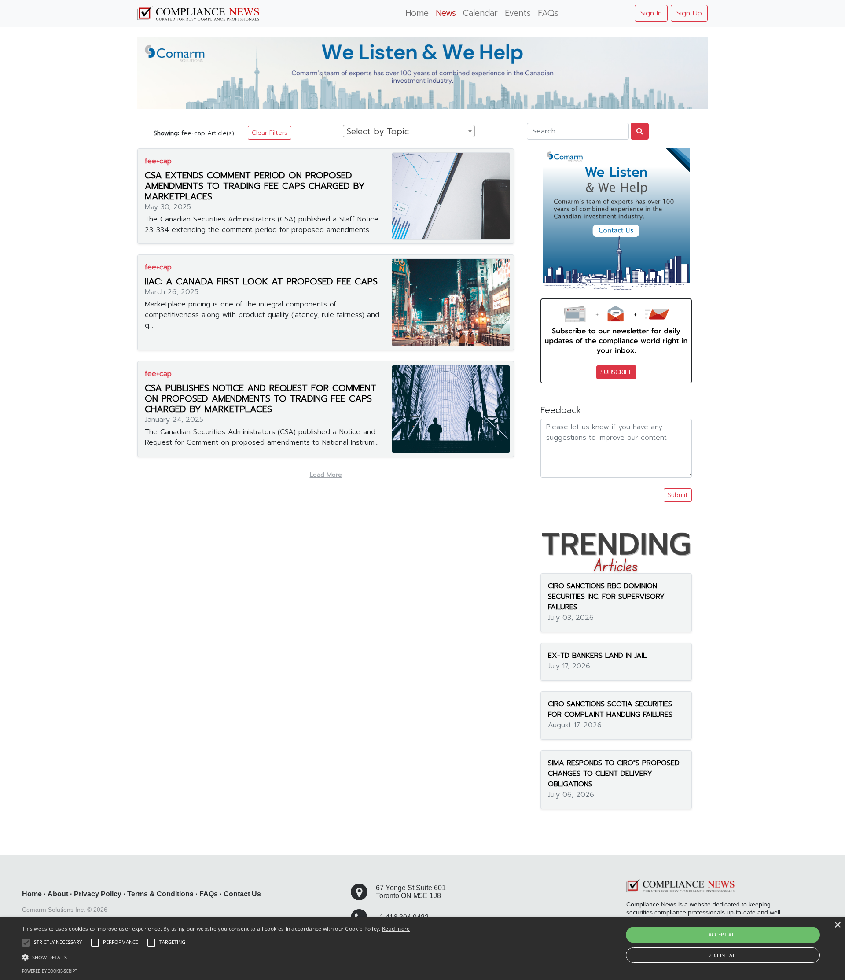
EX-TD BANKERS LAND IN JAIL (597, 655)
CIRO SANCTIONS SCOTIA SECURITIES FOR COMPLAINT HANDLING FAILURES (610, 709)
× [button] (837, 925)
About (58, 894)
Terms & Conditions (160, 894)
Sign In (651, 13)
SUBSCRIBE (616, 372)
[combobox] (409, 131)
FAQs (548, 13)
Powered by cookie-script (49, 971)
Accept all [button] (723, 934)
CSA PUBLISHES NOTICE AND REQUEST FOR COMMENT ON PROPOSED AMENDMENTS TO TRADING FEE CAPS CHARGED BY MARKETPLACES (260, 398)
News (446, 13)
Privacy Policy (97, 894)
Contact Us (242, 894)
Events (518, 13)
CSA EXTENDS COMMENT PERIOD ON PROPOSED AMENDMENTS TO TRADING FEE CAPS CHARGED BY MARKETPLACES (255, 186)
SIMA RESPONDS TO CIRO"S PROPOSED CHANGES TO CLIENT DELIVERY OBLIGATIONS (614, 773)
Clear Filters (269, 132)
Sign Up (689, 13)
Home (417, 13)
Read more (396, 928)
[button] (216, 957)
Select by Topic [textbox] (378, 131)
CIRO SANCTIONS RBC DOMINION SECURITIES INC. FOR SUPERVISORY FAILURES (606, 596)
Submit (678, 495)
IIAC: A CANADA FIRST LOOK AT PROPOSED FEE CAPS (261, 281)
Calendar (480, 13)
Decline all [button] (722, 955)
